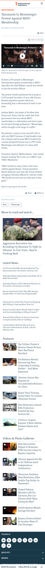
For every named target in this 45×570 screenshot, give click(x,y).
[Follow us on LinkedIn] (35, 540)
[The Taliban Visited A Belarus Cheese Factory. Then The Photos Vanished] (10, 347)
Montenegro (7, 10)
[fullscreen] (41, 65)
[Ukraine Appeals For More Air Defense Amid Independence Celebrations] (10, 462)
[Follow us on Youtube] (3, 540)
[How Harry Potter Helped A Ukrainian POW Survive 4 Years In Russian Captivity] (10, 447)
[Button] (40, 33)
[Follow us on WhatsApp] (3, 545)
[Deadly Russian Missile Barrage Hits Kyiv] (10, 510)
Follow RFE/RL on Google (27, 567)
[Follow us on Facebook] (30, 540)
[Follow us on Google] (19, 540)
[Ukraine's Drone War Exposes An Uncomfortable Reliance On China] (10, 380)
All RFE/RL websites (8, 567)
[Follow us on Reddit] (9, 540)
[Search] (41, 567)
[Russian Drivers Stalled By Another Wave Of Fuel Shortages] (10, 521)
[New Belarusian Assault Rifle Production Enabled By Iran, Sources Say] (10, 407)
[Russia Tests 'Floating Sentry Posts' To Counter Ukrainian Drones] (10, 395)
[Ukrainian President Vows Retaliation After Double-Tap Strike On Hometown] (10, 477)
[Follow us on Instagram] (14, 540)
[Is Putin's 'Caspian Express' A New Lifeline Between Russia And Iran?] (10, 422)
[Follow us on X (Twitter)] (25, 540)
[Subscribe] (9, 545)
